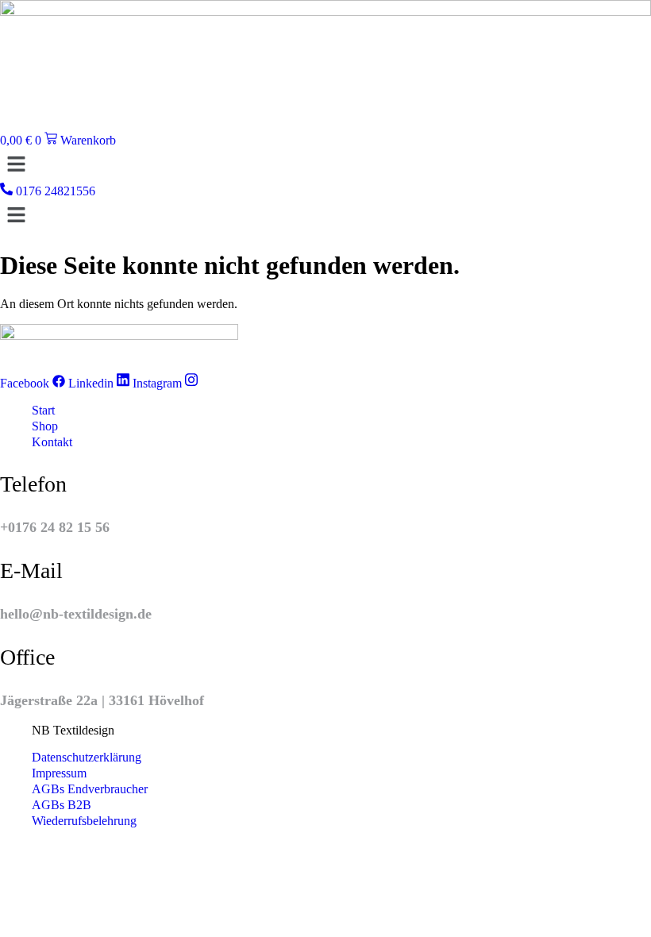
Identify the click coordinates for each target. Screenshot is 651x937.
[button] (325, 165)
